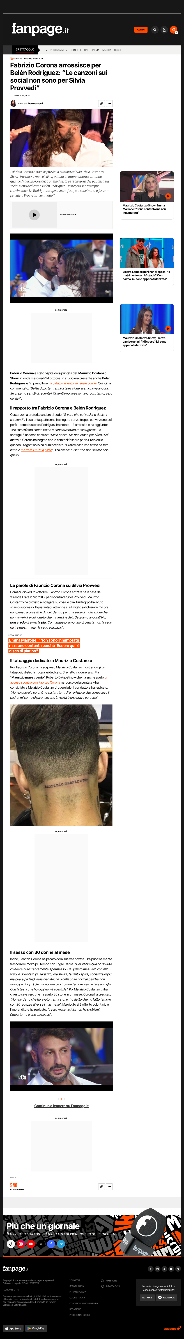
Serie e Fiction (79, 50)
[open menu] (7, 49)
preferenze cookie (80, 1315)
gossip (118, 50)
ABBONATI (141, 30)
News (13, 1178)
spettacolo (25, 49)
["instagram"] (21, 1244)
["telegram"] (61, 1244)
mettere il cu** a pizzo (36, 450)
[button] (109, 103)
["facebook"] (51, 1244)
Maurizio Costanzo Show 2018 (28, 58)
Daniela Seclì (35, 103)
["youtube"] (31, 1244)
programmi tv (58, 50)
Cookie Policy (77, 1297)
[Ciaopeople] (172, 1329)
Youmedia (75, 1280)
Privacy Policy (78, 1291)
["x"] (41, 1244)
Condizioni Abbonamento (84, 1303)
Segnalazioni (77, 1286)
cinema (95, 50)
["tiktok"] (11, 1244)
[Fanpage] (15, 1269)
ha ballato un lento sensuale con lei (72, 383)
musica (106, 50)
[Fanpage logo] (36, 29)
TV (45, 50)
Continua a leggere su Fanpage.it (61, 1106)
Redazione (75, 1309)
